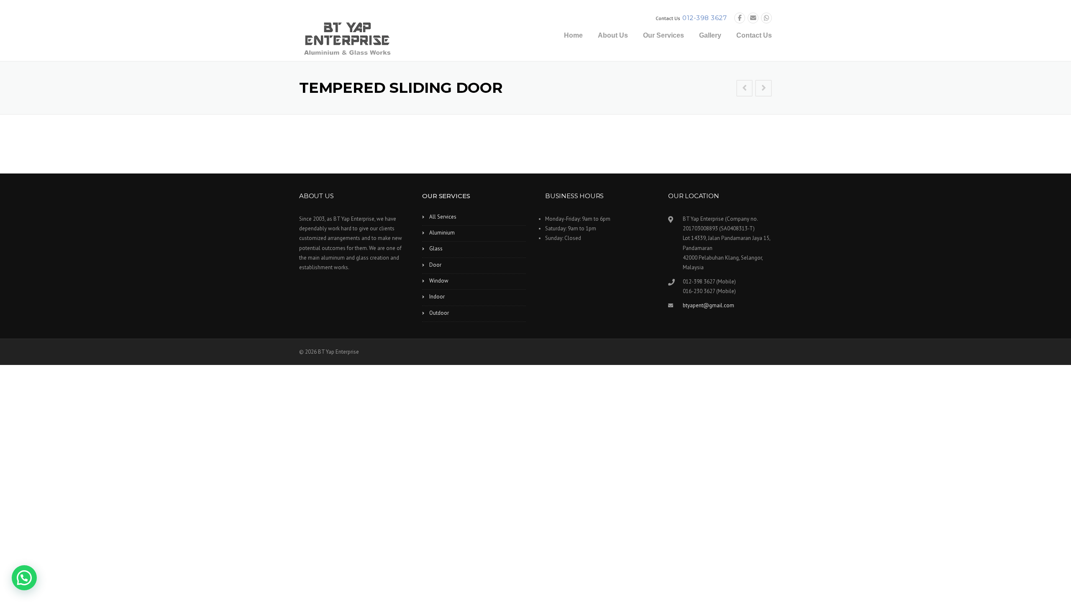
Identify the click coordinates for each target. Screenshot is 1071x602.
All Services (442, 216)
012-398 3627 (704, 18)
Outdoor (439, 312)
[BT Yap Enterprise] (347, 38)
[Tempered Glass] (763, 88)
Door (435, 264)
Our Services (663, 35)
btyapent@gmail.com (708, 305)
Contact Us (754, 35)
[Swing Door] (744, 88)
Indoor (437, 296)
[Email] (753, 18)
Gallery (710, 35)
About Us (613, 35)
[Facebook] (739, 18)
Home (573, 35)
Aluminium (442, 232)
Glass (436, 248)
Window (438, 280)
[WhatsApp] (766, 18)
